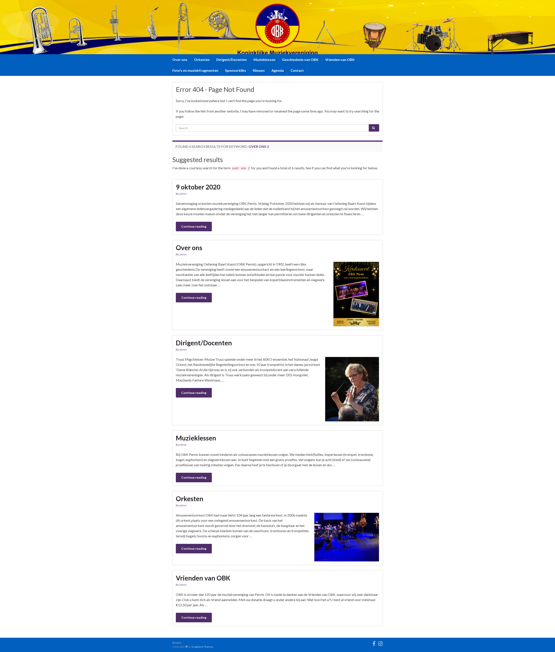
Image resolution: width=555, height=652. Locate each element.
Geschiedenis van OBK (300, 59)
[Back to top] (545, 642)
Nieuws (259, 70)
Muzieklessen (264, 59)
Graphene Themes (202, 646)
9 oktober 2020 (198, 187)
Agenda (277, 70)
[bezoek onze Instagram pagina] (380, 643)
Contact (297, 70)
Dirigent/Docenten (231, 59)
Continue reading (193, 226)
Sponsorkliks (235, 70)
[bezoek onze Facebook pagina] (373, 643)
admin (183, 193)
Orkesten (202, 59)
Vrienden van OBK (340, 59)
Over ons (179, 59)
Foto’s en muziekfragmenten (195, 70)
